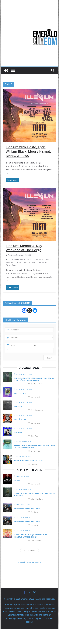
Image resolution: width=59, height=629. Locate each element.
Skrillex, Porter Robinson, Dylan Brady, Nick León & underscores (34, 379)
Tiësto (39, 262)
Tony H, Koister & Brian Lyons (28, 460)
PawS (25, 262)
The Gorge (32, 262)
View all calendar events (29, 562)
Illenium (42, 259)
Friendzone (34, 259)
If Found (18, 432)
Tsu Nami (45, 262)
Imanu (48, 259)
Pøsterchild (20, 393)
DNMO (22, 259)
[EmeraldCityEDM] (6, 70)
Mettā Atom (20, 419)
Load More (29, 550)
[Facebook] (24, 310)
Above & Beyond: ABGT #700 (27, 508)
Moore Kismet (11, 262)
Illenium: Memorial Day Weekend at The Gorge (24, 247)
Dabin (16, 259)
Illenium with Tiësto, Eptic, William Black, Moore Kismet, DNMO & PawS (28, 151)
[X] (29, 310)
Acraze (10, 259)
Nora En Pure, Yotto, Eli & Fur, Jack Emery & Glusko (34, 494)
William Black (11, 265)
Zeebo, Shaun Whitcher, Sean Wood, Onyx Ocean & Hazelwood (34, 446)
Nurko (19, 262)
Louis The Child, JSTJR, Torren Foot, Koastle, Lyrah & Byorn (31, 535)
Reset (49, 358)
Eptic (27, 259)
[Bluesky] (35, 310)
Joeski (17, 480)
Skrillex (18, 406)
